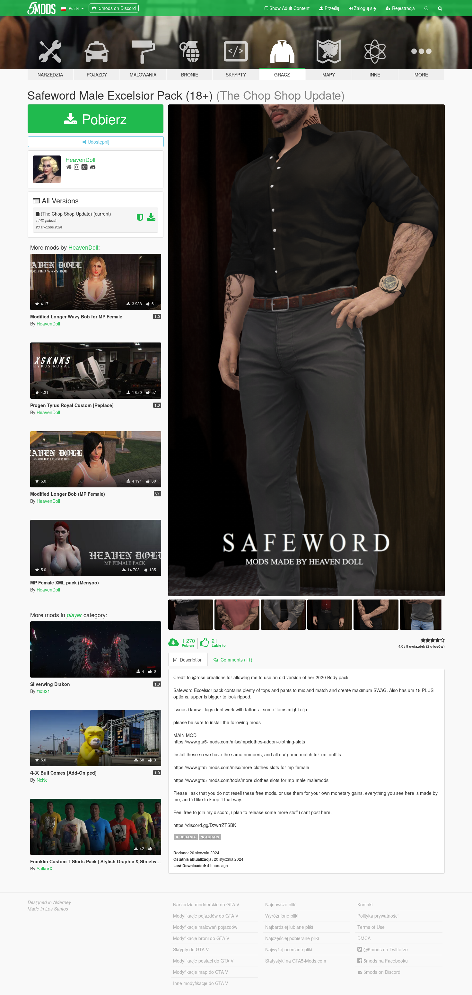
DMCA (364, 938)
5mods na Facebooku (385, 960)
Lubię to (219, 645)
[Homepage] (69, 166)
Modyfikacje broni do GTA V (201, 938)
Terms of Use (371, 927)
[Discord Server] (92, 166)
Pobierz (102, 118)
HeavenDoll (80, 159)
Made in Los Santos (48, 908)
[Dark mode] (426, 8)
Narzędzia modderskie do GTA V (206, 904)
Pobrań (188, 645)
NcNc (42, 780)
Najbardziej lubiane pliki (289, 927)
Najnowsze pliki (280, 904)
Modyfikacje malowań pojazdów (205, 927)
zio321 (43, 691)
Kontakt (365, 904)
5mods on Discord (381, 972)
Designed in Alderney (49, 902)
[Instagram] (77, 166)
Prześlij (331, 8)
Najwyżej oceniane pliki (288, 949)
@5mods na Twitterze (385, 949)
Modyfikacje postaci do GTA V (203, 960)
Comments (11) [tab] (235, 659)
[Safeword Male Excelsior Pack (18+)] (306, 350)
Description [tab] (190, 659)
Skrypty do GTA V (191, 949)
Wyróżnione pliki (281, 915)
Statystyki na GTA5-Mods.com (295, 960)
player (74, 615)
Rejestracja (403, 8)
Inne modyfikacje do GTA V (200, 983)
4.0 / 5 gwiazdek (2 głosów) (421, 646)
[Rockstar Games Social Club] (84, 166)
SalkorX (44, 868)
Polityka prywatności (377, 915)
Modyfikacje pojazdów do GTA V (205, 915)
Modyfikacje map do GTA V (200, 972)
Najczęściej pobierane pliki (292, 938)
